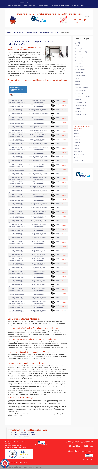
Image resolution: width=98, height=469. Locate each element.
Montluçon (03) (79, 81)
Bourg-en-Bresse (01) (80, 75)
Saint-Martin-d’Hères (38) (81, 87)
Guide (31, 467)
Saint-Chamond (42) (80, 90)
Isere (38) (76, 145)
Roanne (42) (78, 84)
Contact (39, 467)
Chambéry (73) (79, 60)
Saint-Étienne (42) (80, 46)
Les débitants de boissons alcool (15, 442)
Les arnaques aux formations (14, 446)
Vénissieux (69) (79, 57)
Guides (7, 444)
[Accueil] (7, 2)
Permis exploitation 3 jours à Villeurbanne (24, 434)
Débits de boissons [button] (44, 5)
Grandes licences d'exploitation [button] (60, 5)
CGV (25, 467)
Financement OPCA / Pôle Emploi (15, 448)
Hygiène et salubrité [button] (29, 5)
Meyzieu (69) (78, 111)
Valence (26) (78, 55)
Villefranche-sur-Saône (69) (82, 96)
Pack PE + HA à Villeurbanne (21, 436)
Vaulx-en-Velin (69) (80, 69)
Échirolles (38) (79, 93)
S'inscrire (64, 101)
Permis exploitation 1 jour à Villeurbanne (24, 432)
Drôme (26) (77, 142)
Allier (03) (76, 133)
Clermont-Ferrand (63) (81, 52)
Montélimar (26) (79, 99)
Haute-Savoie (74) (79, 160)
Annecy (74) (78, 63)
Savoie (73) (77, 157)
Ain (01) (76, 130)
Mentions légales (15, 467)
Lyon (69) (77, 43)
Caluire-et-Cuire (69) (80, 72)
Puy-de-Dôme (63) (79, 154)
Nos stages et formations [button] (14, 5)
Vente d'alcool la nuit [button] (78, 5)
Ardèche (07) (77, 136)
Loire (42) (76, 148)
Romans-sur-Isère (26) (81, 105)
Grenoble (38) (78, 49)
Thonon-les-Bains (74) (81, 102)
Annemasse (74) (79, 108)
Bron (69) (77, 78)
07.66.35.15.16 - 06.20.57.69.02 (22, 2)
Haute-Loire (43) (78, 151)
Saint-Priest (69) (79, 66)
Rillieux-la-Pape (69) (80, 114)
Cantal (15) (77, 139)
